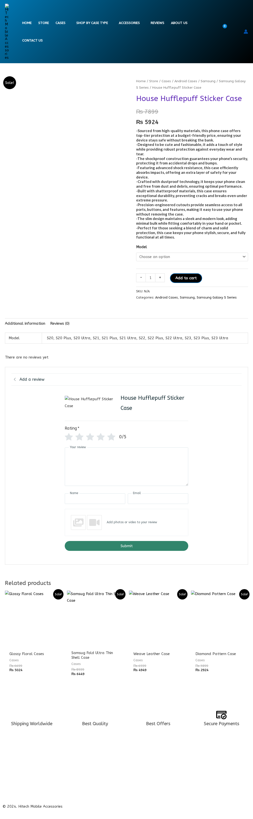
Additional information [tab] (25, 323)
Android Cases (185, 81)
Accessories (129, 23)
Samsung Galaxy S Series (217, 298)
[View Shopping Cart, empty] (226, 31)
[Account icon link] (246, 31)
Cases (60, 23)
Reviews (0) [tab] (59, 323)
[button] (236, 31)
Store (43, 23)
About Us (179, 23)
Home (27, 23)
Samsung (208, 81)
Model (141, 247)
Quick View (33, 643)
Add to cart (186, 278)
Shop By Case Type (92, 23)
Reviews (157, 23)
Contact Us (32, 40)
